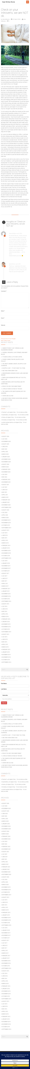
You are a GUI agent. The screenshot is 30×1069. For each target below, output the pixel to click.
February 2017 (6, 588)
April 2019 (5, 540)
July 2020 (4, 512)
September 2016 (6, 601)
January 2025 (6, 456)
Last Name (4, 689)
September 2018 (6, 558)
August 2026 (5, 436)
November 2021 (6, 482)
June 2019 (5, 535)
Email (2, 318)
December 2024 (6, 459)
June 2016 (5, 609)
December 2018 (6, 550)
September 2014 (6, 662)
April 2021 (5, 494)
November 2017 (6, 568)
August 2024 (5, 464)
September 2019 (6, 527)
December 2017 (6, 565)
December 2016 (6, 593)
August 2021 (5, 484)
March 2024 (5, 467)
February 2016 (6, 619)
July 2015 (4, 636)
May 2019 (4, 538)
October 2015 (6, 629)
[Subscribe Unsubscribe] (15, 695)
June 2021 (5, 489)
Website (3, 325)
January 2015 (6, 652)
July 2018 (4, 560)
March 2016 (5, 616)
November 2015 (6, 626)
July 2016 (4, 606)
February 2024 (6, 469)
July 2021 (4, 487)
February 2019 (6, 545)
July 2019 (4, 532)
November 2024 (6, 461)
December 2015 (6, 624)
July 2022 (4, 474)
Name (3, 311)
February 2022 (6, 479)
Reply (24, 233)
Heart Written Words (8, 2)
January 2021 (6, 502)
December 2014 (6, 654)
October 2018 (6, 555)
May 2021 (4, 492)
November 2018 (6, 553)
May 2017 (4, 581)
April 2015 (5, 644)
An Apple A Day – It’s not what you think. (13, 368)
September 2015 (6, 631)
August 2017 (5, 573)
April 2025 (5, 451)
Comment (3, 291)
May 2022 (4, 477)
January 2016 (6, 621)
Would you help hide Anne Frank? (11, 386)
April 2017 (5, 583)
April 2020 (5, 515)
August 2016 (5, 604)
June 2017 (5, 578)
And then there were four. (10, 370)
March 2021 (5, 497)
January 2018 (6, 563)
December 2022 (6, 472)
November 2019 (6, 522)
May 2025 (4, 449)
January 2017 (6, 591)
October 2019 (6, 525)
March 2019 (5, 543)
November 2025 (6, 441)
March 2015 (5, 647)
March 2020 (5, 517)
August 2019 (5, 530)
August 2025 (5, 444)
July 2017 (4, 576)
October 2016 (6, 598)
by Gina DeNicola (5, 19)
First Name (4, 683)
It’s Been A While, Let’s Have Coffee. (12, 357)
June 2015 (5, 639)
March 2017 (5, 586)
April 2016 (5, 614)
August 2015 (5, 634)
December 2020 (6, 505)
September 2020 (6, 507)
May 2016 (4, 611)
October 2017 (6, 571)
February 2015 (6, 649)
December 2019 (6, 520)
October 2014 (6, 659)
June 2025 (5, 446)
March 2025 (5, 454)
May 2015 (4, 642)
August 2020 (5, 510)
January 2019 (6, 548)
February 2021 (6, 499)
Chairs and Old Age (7, 395)
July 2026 (4, 439)
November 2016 (6, 596)
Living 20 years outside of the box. (12, 389)
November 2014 (6, 657)
